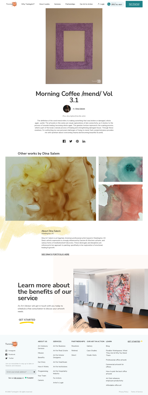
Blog (108, 346)
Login (102, 4)
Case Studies (92, 350)
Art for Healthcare (60, 362)
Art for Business (59, 346)
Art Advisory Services (43, 347)
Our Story (41, 362)
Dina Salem (80, 109)
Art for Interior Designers (58, 356)
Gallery (89, 346)
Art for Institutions (60, 366)
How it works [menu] (44, 4)
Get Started (134, 4)
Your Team (42, 376)
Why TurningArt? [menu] (28, 4)
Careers (41, 380)
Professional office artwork (116, 360)
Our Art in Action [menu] (86, 4)
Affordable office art (113, 385)
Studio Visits (92, 355)
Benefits (41, 357)
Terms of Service (137, 392)
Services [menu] (57, 4)
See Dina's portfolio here (55, 254)
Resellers (75, 346)
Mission (41, 353)
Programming (43, 371)
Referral (75, 350)
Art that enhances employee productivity (114, 379)
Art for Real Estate (60, 350)
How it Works (43, 366)
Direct (74, 355)
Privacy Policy (123, 392)
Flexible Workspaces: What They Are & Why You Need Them (116, 353)
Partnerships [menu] (70, 4)
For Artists (57, 378)
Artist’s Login (58, 382)
